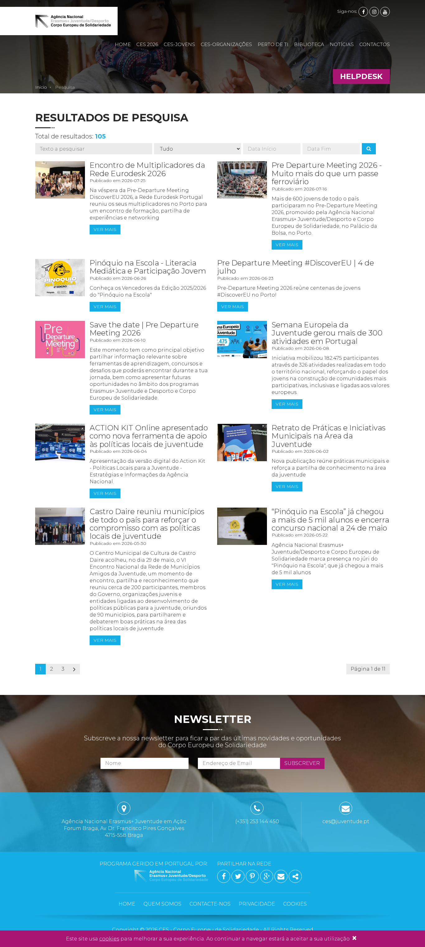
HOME (123, 44)
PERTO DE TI (273, 44)
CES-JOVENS (179, 44)
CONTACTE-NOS (210, 904)
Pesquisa (65, 87)
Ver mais (105, 229)
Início (41, 87)
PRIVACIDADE (257, 904)
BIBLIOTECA (309, 44)
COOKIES (295, 904)
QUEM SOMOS (162, 904)
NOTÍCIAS (342, 44)
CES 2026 (147, 44)
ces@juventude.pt (345, 821)
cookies (109, 939)
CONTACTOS (374, 44)
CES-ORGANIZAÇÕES (226, 44)
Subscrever (302, 763)
